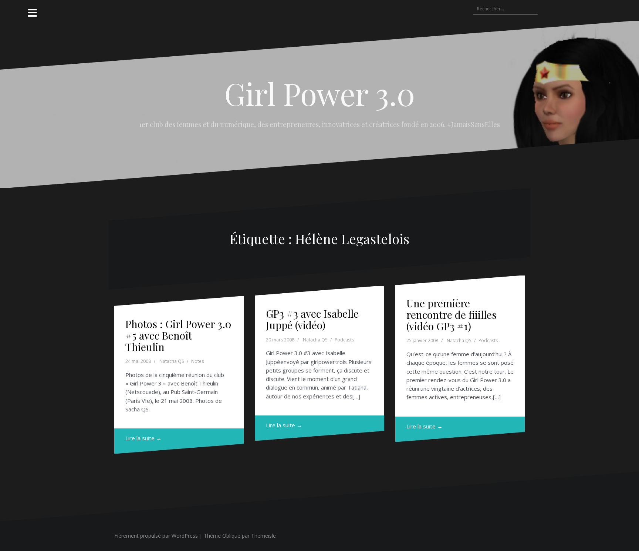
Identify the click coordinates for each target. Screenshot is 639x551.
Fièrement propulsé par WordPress (156, 535)
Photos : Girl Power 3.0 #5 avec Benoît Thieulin (178, 335)
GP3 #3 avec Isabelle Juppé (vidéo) (312, 319)
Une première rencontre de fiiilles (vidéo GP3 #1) (451, 314)
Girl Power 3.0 (319, 93)
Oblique (231, 535)
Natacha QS (171, 361)
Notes (197, 361)
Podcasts (344, 340)
